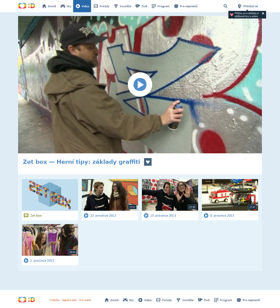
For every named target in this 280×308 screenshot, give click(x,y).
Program (164, 6)
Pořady (104, 6)
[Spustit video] (140, 84)
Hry (69, 6)
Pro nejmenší (188, 6)
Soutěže (125, 6)
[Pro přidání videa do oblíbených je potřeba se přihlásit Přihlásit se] (148, 162)
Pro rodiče (85, 300)
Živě (144, 6)
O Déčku (54, 300)
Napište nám (69, 300)
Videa (85, 6)
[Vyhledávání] (225, 6)
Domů (52, 6)
